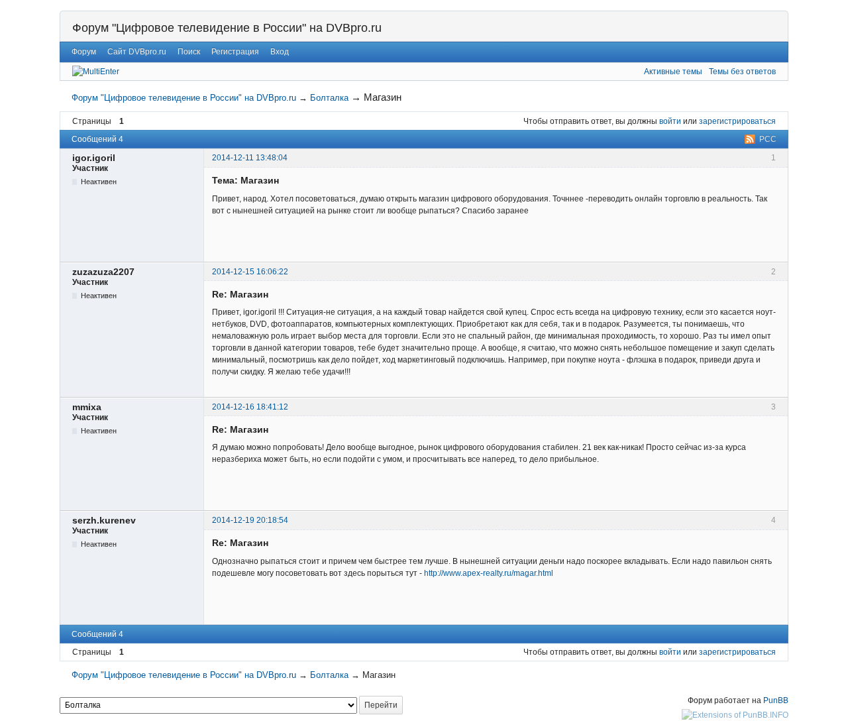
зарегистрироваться (737, 121)
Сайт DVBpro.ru (136, 51)
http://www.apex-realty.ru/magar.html (488, 573)
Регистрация (235, 51)
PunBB (775, 700)
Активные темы (673, 71)
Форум (84, 51)
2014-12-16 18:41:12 (250, 407)
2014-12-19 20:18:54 (250, 520)
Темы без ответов (742, 71)
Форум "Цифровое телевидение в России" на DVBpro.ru (227, 27)
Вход (279, 51)
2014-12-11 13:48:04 (250, 157)
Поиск (189, 51)
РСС (767, 139)
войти (670, 121)
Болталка (329, 98)
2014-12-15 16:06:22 (250, 271)
